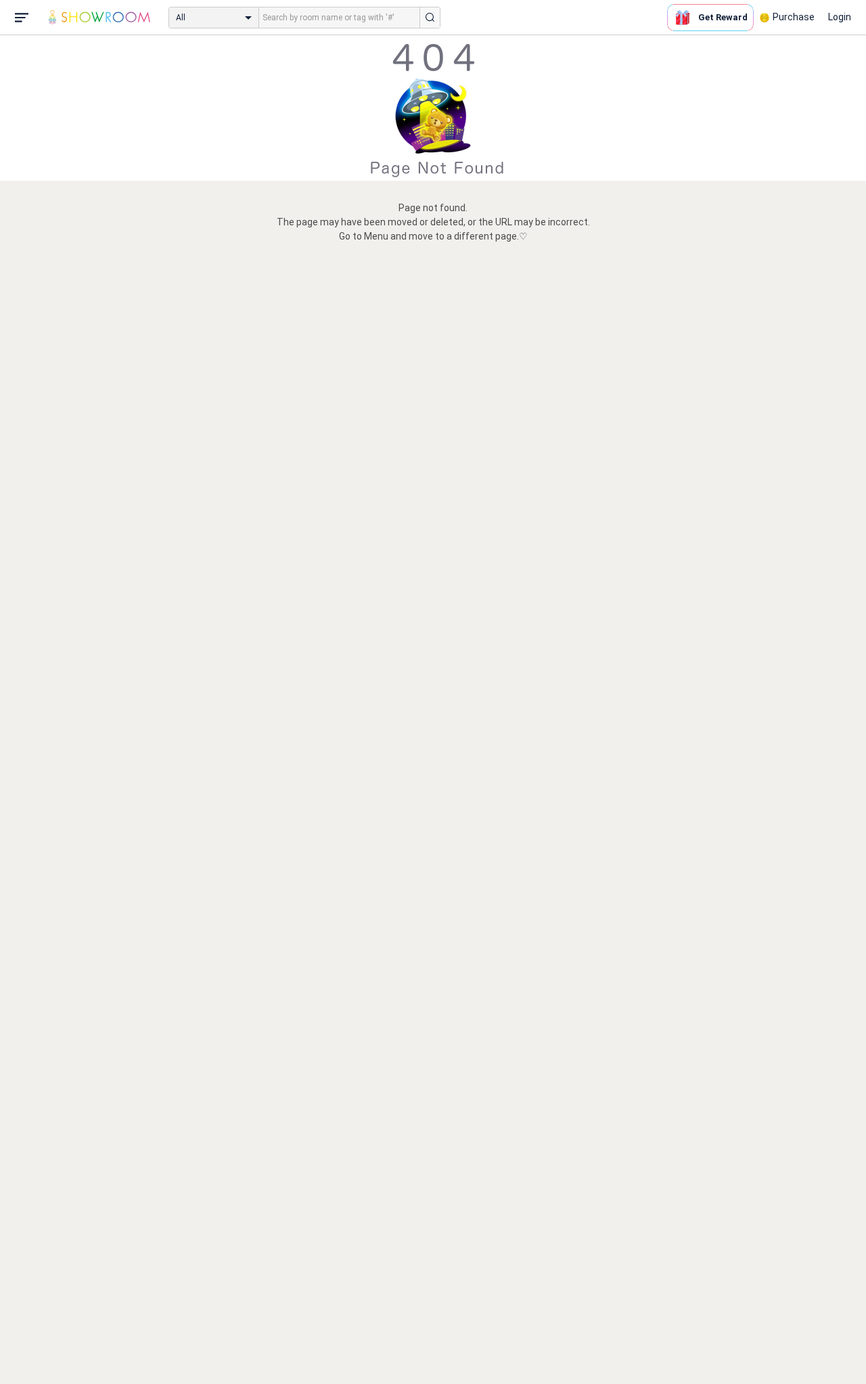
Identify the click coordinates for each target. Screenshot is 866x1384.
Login (839, 17)
